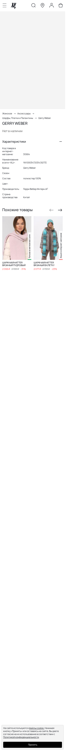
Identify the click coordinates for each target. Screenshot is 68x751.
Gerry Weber (44, 118)
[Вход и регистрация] (51, 6)
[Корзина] (60, 6)
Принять (32, 744)
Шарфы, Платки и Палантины (17, 118)
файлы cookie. (36, 728)
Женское (7, 113)
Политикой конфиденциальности (21, 737)
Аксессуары (24, 113)
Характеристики (14, 141)
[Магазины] (42, 6)
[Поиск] (33, 6)
